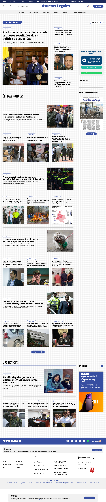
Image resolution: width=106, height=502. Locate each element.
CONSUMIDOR (46, 12)
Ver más (90, 134)
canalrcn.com (81, 483)
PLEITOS (56, 12)
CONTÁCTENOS (38, 462)
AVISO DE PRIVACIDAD (60, 465)
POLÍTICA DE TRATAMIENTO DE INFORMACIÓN (61, 469)
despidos (22, 1)
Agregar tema (95, 22)
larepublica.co (12, 483)
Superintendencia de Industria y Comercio (47, 1)
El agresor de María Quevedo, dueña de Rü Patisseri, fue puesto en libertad (13, 139)
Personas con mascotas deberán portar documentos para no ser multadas (21, 240)
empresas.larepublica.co (44, 483)
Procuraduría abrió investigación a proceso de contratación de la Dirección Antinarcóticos (62, 139)
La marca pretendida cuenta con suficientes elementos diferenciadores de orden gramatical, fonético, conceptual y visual (91, 386)
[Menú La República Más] (4, 6)
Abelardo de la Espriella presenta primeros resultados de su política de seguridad (25, 35)
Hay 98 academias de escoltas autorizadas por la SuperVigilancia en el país (62, 201)
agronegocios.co (26, 483)
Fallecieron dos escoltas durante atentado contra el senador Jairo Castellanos (12, 325)
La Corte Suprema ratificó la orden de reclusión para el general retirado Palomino (23, 302)
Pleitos (83, 366)
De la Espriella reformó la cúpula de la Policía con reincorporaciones (63, 32)
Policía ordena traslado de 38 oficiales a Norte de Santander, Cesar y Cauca (62, 325)
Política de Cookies (38, 499)
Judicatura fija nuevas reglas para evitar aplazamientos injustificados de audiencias (38, 404)
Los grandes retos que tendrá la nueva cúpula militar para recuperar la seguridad (13, 404)
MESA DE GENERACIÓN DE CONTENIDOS (60, 462)
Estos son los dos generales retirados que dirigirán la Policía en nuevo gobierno (63, 48)
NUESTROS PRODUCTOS (40, 465)
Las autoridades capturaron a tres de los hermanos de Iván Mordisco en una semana (37, 263)
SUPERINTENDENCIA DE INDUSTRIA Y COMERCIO (60, 473)
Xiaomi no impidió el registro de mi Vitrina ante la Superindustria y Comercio (91, 378)
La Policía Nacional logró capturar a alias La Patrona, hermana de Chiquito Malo (12, 201)
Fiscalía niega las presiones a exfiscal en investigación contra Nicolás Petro (20, 380)
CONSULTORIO (33, 12)
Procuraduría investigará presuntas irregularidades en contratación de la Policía (23, 178)
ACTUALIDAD (22, 12)
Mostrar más (38, 352)
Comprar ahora (91, 67)
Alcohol (31, 1)
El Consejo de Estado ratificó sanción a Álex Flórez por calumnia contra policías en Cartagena (12, 263)
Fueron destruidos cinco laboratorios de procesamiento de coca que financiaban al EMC (38, 201)
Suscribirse (98, 6)
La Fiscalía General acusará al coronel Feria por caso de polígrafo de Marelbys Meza (37, 325)
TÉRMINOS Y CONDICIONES (41, 469)
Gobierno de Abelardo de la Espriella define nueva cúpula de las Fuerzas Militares (64, 404)
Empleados (13, 1)
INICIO (4, 461)
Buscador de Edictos (79, 12)
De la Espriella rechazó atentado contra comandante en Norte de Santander (21, 116)
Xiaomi (64, 1)
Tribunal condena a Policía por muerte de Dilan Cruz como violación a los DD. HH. (37, 139)
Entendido (90, 497)
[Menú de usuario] (88, 6)
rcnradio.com (94, 483)
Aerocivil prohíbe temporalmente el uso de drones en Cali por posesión (62, 83)
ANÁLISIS (64, 12)
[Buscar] (10, 6)
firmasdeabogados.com (64, 483)
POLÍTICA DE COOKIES (40, 473)
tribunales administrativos (77, 1)
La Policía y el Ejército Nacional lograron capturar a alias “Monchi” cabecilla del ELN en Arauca (62, 263)
